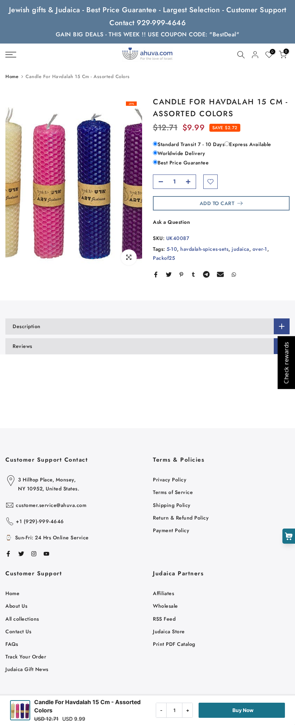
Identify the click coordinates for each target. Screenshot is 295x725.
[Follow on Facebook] (8, 553)
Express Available (250, 144)
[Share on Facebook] (156, 274)
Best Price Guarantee (183, 162)
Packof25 (164, 258)
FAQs (11, 644)
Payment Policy (171, 530)
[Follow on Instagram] (33, 553)
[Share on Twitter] (169, 274)
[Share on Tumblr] (193, 274)
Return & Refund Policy (181, 517)
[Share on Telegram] (206, 274)
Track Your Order (25, 656)
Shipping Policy (172, 505)
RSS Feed (164, 618)
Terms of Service (173, 492)
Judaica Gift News (27, 669)
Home (11, 76)
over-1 (260, 249)
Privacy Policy (169, 479)
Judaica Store (169, 631)
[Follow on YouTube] (46, 553)
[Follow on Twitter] (21, 553)
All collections (22, 618)
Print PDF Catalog (174, 644)
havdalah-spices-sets (204, 249)
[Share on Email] (220, 274)
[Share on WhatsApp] (234, 274)
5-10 (172, 249)
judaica (240, 249)
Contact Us (18, 631)
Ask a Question (171, 222)
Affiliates (163, 593)
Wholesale (165, 606)
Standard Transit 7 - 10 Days (191, 144)
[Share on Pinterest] (181, 274)
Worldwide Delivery (181, 153)
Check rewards (286, 362)
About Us (16, 606)
